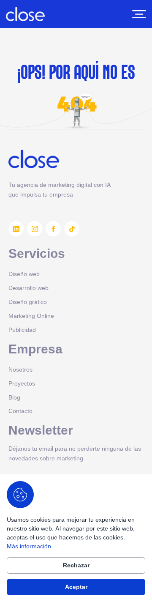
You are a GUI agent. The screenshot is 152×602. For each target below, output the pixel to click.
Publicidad (22, 329)
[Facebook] (53, 228)
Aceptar (76, 586)
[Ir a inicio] (25, 14)
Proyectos (21, 383)
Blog (14, 397)
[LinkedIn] (16, 228)
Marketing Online (31, 315)
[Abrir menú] (139, 14)
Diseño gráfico (27, 301)
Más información (29, 546)
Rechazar (76, 565)
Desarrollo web (28, 287)
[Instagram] (34, 228)
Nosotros (20, 369)
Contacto (20, 410)
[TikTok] (71, 228)
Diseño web (24, 273)
